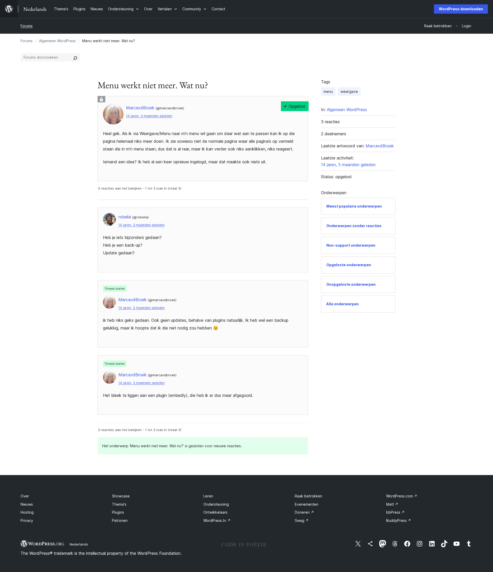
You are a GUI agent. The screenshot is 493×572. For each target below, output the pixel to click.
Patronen (120, 520)
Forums (27, 26)
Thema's (119, 504)
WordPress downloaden (461, 9)
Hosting (27, 512)
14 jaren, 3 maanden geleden (149, 116)
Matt (392, 504)
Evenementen (306, 504)
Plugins (118, 512)
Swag (302, 520)
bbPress (395, 512)
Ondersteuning (216, 504)
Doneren (304, 512)
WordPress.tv (217, 520)
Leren (208, 496)
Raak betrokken (308, 496)
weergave (349, 91)
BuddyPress (398, 520)
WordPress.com (401, 496)
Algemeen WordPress (57, 41)
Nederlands (79, 544)
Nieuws (27, 504)
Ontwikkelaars (215, 512)
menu (328, 91)
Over (25, 496)
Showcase (121, 496)
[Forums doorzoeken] (75, 57)
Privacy (27, 520)
